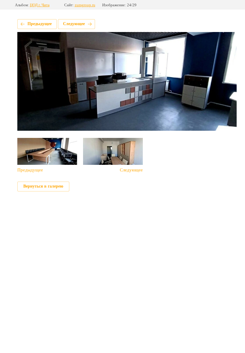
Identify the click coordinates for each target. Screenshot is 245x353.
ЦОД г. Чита (40, 5)
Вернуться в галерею (43, 186)
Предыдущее (39, 24)
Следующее (74, 24)
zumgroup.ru (85, 5)
